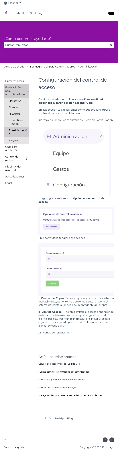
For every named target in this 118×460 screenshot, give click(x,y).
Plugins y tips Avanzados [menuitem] (13, 168)
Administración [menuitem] (18, 132)
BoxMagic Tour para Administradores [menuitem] (15, 91)
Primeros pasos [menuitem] (14, 81)
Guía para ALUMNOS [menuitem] (11, 148)
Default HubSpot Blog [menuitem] (59, 418)
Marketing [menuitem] (15, 101)
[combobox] (56, 45)
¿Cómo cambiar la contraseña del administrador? (64, 371)
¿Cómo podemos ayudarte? (28, 39)
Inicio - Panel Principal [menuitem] (16, 122)
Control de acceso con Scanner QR (57, 387)
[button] (26, 88)
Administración (89, 66)
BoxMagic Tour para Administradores (52, 66)
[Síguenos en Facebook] (111, 439)
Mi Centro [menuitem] (15, 113)
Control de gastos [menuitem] (11, 158)
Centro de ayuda (14, 66)
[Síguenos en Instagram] (105, 439)
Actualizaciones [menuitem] (14, 176)
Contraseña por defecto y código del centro (61, 379)
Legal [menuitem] (8, 183)
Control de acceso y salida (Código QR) (59, 363)
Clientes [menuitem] (13, 107)
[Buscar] (111, 45)
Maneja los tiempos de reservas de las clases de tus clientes (70, 395)
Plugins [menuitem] (13, 140)
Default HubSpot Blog (29, 13)
